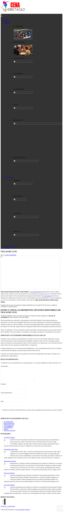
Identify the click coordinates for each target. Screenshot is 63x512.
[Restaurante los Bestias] (6, 465)
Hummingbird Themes (23, 509)
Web (2, 401)
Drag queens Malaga (9, 473)
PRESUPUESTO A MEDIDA (11, 246)
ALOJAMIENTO (8, 426)
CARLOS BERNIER (10, 255)
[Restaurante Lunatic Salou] (6, 453)
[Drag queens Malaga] (6, 477)
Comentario (5, 366)
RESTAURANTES (9, 423)
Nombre (3, 384)
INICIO (6, 18)
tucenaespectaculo (36, 292)
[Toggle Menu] (1, 16)
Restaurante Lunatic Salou (11, 449)
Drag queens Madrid (9, 485)
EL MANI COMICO (9, 437)
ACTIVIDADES (8, 421)
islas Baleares (47, 296)
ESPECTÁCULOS (9, 424)
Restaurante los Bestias (10, 461)
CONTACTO (7, 248)
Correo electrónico (7, 393)
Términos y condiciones (8, 506)
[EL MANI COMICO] (6, 441)
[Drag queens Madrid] (6, 489)
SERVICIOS (7, 23)
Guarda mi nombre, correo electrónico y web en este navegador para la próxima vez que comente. (32, 410)
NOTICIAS (6, 20)
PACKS (6, 429)
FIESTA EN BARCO (9, 430)
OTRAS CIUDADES (9, 177)
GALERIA (6, 21)
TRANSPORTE (8, 427)
